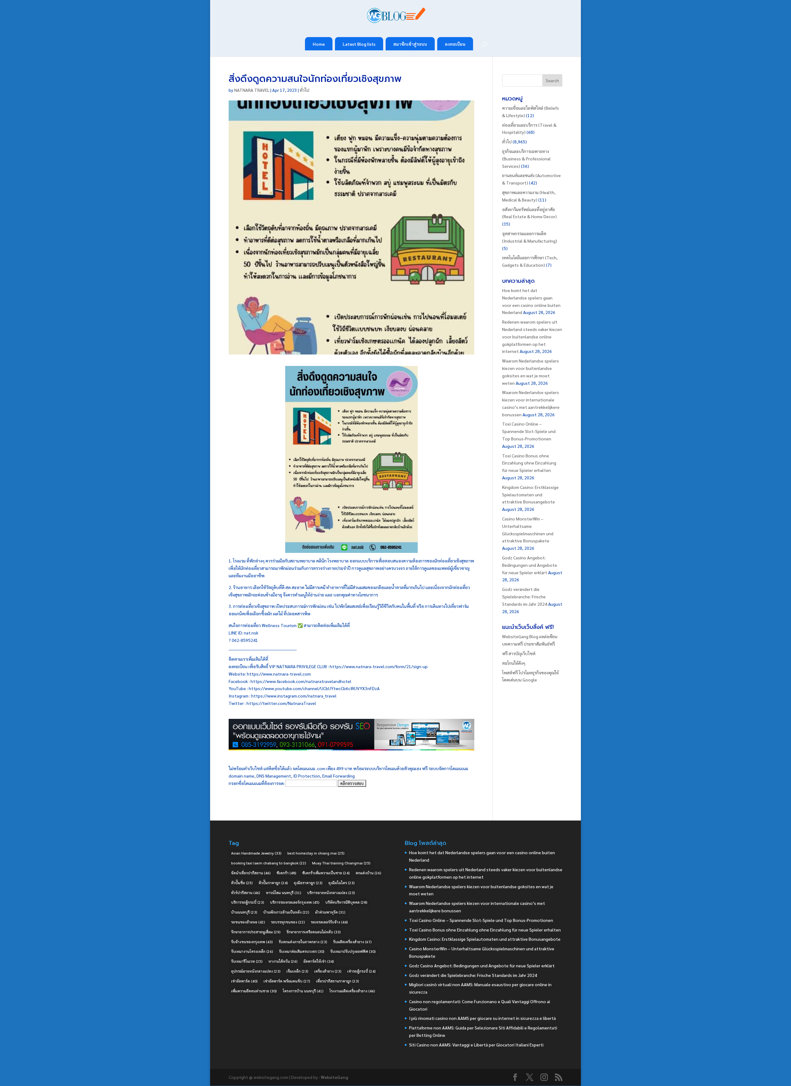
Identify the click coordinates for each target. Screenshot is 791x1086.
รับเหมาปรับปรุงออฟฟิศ (353, 951)
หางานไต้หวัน (283, 961)
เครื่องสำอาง (327, 971)
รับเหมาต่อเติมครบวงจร (301, 951)
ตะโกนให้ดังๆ (513, 663)
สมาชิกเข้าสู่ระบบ (410, 44)
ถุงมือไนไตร (341, 882)
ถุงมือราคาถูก (308, 882)
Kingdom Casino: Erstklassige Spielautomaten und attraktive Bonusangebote (530, 494)
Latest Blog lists (359, 44)
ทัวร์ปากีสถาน (245, 892)
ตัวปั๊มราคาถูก (273, 882)
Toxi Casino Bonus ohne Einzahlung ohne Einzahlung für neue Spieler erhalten (529, 463)
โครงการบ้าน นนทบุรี (303, 990)
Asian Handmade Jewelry (256, 853)
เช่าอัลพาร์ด (244, 980)
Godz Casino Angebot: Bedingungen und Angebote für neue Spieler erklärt (529, 565)
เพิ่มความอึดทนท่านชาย (254, 990)
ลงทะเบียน (455, 44)
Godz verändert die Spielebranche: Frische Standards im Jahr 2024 (524, 596)
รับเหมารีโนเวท (247, 961)
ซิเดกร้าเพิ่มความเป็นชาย (326, 872)
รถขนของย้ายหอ (248, 921)
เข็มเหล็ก (297, 971)
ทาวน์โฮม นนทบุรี (283, 892)
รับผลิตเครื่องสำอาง (352, 941)
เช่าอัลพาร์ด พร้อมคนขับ (287, 980)
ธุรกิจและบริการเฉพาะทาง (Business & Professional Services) (526, 158)
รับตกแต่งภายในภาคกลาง (303, 941)
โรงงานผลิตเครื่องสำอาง (352, 990)
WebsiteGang (334, 1077)
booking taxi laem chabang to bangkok (268, 862)
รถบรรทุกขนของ (288, 921)
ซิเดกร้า (286, 872)
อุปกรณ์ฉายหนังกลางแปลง (256, 971)
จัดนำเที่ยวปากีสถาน (251, 872)
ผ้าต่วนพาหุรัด (330, 912)
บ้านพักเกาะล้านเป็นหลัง (286, 912)
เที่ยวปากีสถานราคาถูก (337, 980)
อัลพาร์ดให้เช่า (318, 961)
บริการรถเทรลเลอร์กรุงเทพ (294, 902)
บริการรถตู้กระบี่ (247, 902)
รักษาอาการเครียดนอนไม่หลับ (313, 931)
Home (319, 44)
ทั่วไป (304, 90)
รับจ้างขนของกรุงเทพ (252, 941)
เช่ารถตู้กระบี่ (361, 971)
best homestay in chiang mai (316, 853)
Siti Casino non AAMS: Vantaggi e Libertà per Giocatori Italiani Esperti (476, 1044)
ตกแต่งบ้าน (368, 872)
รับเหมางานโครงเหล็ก (252, 951)
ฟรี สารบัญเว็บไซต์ (518, 653)
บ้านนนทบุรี (244, 912)
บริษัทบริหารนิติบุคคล (346, 902)
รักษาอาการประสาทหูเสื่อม (256, 931)
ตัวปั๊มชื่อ (242, 882)
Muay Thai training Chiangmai (341, 862)
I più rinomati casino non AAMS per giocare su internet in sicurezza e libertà (482, 1018)
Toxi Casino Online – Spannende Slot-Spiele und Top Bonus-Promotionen (529, 431)
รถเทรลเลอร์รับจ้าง (329, 921)
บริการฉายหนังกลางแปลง (331, 892)
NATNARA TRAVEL (251, 90)
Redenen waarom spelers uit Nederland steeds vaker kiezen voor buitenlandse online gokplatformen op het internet (532, 336)
